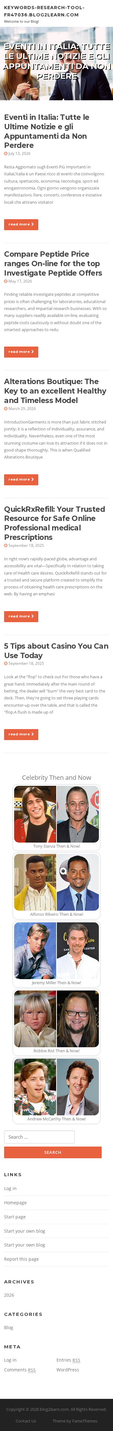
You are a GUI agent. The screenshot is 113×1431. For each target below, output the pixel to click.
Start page (15, 1217)
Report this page (21, 1259)
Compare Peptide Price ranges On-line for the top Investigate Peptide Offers (53, 263)
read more (19, 224)
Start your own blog (24, 1231)
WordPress (67, 1370)
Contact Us (26, 1421)
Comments (20, 1370)
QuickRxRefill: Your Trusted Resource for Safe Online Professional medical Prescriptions (54, 523)
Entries (68, 1360)
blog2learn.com (54, 1409)
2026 (9, 1295)
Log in (10, 1188)
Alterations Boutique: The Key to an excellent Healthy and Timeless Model (55, 391)
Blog (8, 1327)
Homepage (15, 1203)
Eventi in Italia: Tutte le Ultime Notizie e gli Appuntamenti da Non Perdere (46, 131)
